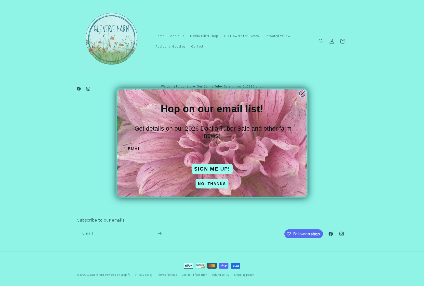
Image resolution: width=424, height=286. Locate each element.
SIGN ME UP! (212, 169)
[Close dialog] (302, 94)
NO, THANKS (212, 184)
